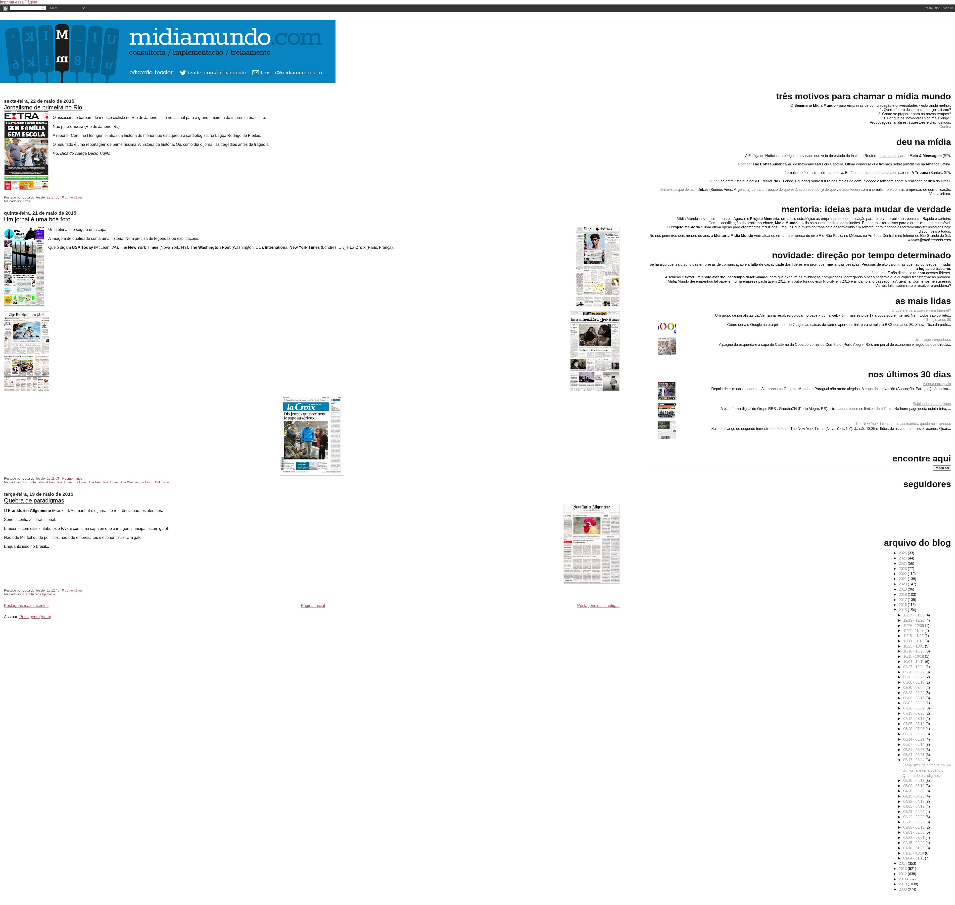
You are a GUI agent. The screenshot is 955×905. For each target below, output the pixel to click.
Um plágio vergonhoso (932, 339)
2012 (903, 874)
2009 (903, 889)
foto (25, 482)
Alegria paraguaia (937, 384)
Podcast (745, 164)
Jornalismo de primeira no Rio (43, 107)
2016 (903, 605)
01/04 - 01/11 (914, 858)
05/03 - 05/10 (914, 786)
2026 (903, 553)
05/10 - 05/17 (914, 780)
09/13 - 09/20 (914, 677)
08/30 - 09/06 (914, 687)
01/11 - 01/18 (914, 853)
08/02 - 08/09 (914, 703)
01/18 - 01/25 (914, 848)
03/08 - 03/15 (914, 827)
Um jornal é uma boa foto (37, 219)
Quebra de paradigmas (34, 500)
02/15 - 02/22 (914, 843)
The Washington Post (136, 482)
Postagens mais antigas (598, 605)
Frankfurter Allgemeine (39, 594)
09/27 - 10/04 (914, 667)
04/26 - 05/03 (914, 791)
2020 (903, 584)
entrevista (866, 172)
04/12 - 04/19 (914, 801)
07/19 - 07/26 (914, 713)
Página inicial (313, 605)
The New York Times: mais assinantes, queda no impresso (903, 423)
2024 (903, 563)
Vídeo (714, 181)
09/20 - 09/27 (914, 672)
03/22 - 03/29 (914, 817)
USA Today (162, 482)
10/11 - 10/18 (914, 656)
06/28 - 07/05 (914, 729)
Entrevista (668, 189)
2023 (903, 568)
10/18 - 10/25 (914, 651)
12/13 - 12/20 (914, 620)
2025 (903, 558)
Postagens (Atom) (35, 617)
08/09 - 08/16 (914, 698)
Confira (945, 126)
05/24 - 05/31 (914, 755)
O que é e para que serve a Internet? (921, 310)
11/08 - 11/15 (913, 641)
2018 (903, 594)
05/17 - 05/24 (914, 760)
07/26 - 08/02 (914, 708)
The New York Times (104, 482)
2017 (903, 600)
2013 (903, 868)
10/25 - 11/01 (914, 646)
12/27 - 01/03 (914, 615)
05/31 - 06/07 (914, 750)
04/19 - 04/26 (914, 796)
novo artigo (888, 155)
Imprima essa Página (18, 2)
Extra (27, 201)
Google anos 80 (938, 319)
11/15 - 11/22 (913, 636)
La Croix (81, 482)
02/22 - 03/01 (914, 837)
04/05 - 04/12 (914, 806)
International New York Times (51, 482)
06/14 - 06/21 (914, 739)
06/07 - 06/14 (914, 744)
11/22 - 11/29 (913, 630)
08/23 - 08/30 (914, 693)
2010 (903, 884)
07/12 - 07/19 (914, 718)
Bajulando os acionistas (932, 404)
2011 (903, 879)
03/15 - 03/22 (914, 822)
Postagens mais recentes (26, 605)
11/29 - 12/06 (914, 625)
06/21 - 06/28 (914, 734)
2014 (903, 863)
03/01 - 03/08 (914, 832)
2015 (903, 610)
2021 (903, 579)
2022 (903, 574)
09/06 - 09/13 (914, 682)
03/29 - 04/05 (914, 811)
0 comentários (72, 197)
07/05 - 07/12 (914, 724)
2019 (903, 589)
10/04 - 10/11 (914, 661)
